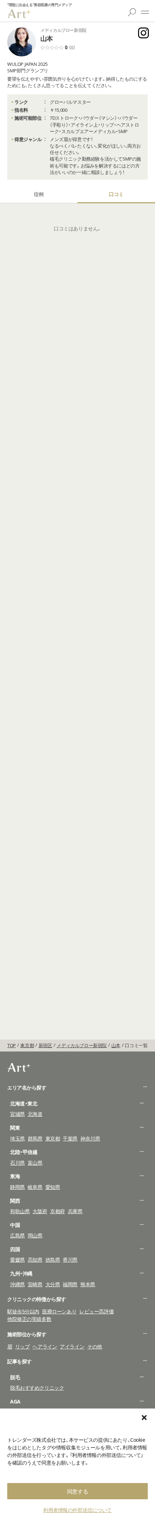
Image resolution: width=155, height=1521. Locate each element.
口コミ (116, 194)
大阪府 (39, 1211)
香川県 (70, 1259)
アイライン (72, 1346)
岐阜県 (35, 1187)
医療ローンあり (59, 1311)
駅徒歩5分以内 (23, 1311)
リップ (22, 1346)
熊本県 (87, 1284)
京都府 (57, 1211)
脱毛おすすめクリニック (37, 1387)
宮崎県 (35, 1284)
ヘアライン (44, 1346)
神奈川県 (90, 1138)
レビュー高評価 (96, 1311)
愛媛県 (17, 1259)
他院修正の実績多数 (29, 1319)
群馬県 (35, 1138)
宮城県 (17, 1113)
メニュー (145, 12)
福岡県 (70, 1284)
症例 (39, 194)
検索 (132, 12)
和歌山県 (20, 1211)
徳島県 (52, 1259)
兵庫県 (75, 1211)
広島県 (17, 1235)
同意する (77, 1491)
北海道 (35, 1113)
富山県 (35, 1162)
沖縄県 (17, 1284)
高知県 (35, 1259)
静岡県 (17, 1187)
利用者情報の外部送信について (77, 1510)
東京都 (52, 1138)
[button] (144, 1417)
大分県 (52, 1284)
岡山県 (35, 1235)
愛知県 (52, 1187)
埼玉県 (17, 1138)
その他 (94, 1346)
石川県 (17, 1162)
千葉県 (70, 1138)
